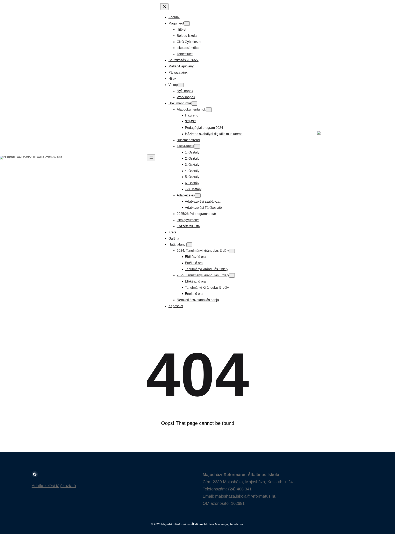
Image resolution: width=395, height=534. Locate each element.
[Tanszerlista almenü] (197, 146)
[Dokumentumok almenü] (194, 103)
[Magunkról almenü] (187, 23)
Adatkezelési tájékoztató (54, 485)
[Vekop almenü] (181, 85)
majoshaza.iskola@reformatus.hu (245, 496)
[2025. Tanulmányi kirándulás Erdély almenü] (232, 275)
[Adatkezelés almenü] (198, 195)
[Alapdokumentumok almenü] (209, 109)
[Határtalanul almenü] (189, 244)
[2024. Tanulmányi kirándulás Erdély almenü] (232, 251)
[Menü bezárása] (164, 6)
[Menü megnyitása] (151, 158)
